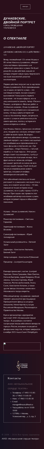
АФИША (25, 6)
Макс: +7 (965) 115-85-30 (23, 399)
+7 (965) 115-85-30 (23, 396)
